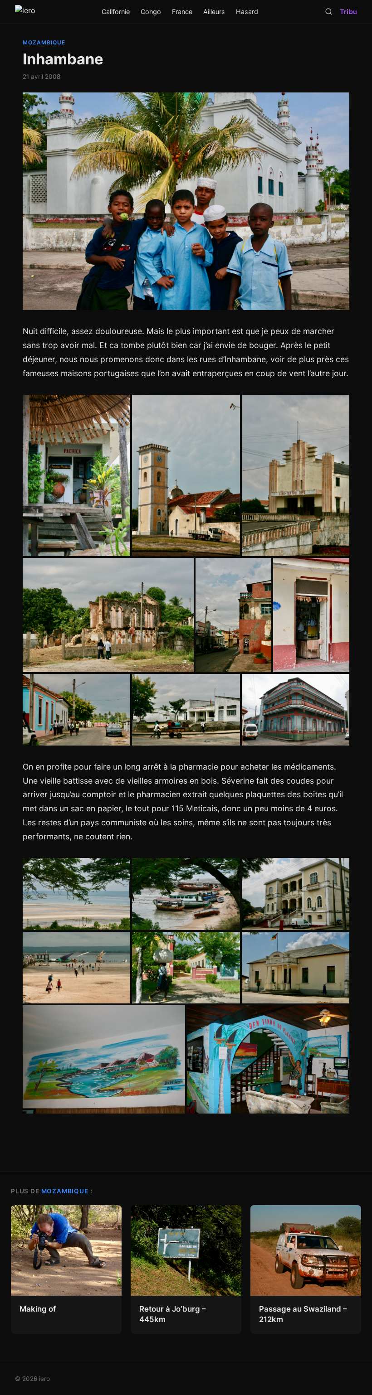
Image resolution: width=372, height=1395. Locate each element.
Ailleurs (214, 11)
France (182, 11)
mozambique (44, 42)
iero (44, 1378)
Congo (151, 11)
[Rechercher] (329, 11)
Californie (116, 11)
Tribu (348, 11)
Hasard (247, 11)
